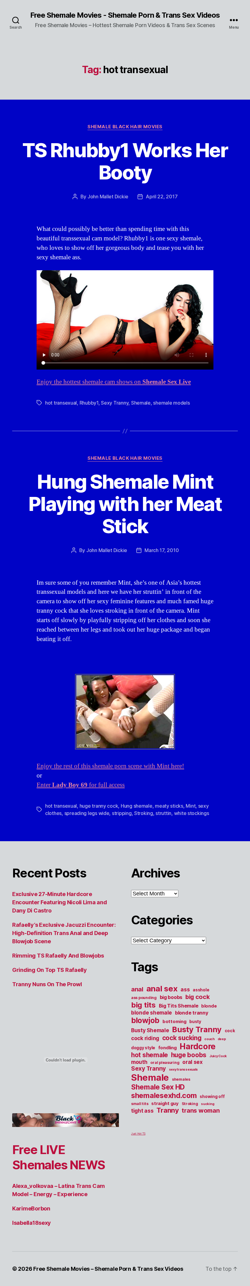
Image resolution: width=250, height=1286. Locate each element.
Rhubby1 (89, 403)
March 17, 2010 (162, 550)
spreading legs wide (86, 813)
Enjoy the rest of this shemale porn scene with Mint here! (110, 766)
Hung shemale (136, 806)
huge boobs (188, 1055)
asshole (201, 989)
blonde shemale (151, 1013)
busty (195, 1021)
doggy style (143, 1047)
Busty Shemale (150, 1030)
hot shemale (149, 1055)
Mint (190, 806)
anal (137, 989)
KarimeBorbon (31, 1208)
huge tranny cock (99, 806)
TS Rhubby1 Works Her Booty (125, 161)
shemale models (171, 403)
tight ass (142, 1111)
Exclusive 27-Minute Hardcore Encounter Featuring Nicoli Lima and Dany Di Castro (59, 902)
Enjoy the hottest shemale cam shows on (114, 382)
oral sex (192, 1062)
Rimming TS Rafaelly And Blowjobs (58, 955)
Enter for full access (81, 785)
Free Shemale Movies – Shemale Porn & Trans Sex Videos (108, 1269)
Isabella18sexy (31, 1223)
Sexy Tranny (114, 403)
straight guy (165, 1103)
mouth (139, 1062)
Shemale (141, 403)
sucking (207, 1104)
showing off (212, 1096)
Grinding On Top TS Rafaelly (49, 970)
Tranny (167, 1110)
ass (185, 990)
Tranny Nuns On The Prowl (47, 984)
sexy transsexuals (183, 1070)
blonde (208, 1006)
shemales (181, 1079)
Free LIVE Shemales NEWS (58, 1157)
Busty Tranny (197, 1029)
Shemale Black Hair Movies (125, 126)
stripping (122, 813)
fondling (167, 1047)
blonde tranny (191, 1013)
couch (209, 1039)
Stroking (143, 813)
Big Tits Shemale (178, 1006)
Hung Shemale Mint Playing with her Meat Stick (125, 504)
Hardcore (198, 1046)
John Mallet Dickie (108, 196)
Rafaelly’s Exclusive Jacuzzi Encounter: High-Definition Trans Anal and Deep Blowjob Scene (64, 933)
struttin (163, 813)
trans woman (201, 1110)
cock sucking (182, 1038)
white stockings (191, 813)
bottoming (174, 1021)
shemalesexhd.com (164, 1095)
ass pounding (144, 997)
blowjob (145, 1020)
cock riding (145, 1038)
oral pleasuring (164, 1062)
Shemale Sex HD (158, 1087)
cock (230, 1030)
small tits (139, 1103)
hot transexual (61, 403)
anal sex (162, 988)
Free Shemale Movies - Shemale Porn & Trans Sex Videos (125, 15)
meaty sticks (169, 806)
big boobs (171, 997)
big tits (143, 1005)
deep (222, 1039)
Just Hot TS (138, 1133)
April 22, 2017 (161, 196)
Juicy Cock (218, 1056)
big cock (197, 997)
